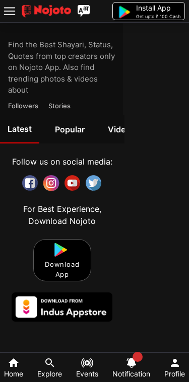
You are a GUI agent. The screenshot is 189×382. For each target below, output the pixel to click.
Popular (70, 129)
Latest (20, 129)
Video (119, 129)
